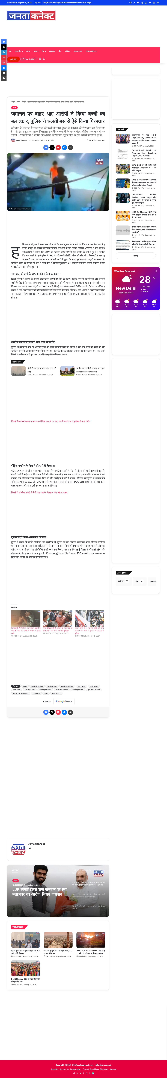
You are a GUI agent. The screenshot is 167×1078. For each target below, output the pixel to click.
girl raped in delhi (94, 690)
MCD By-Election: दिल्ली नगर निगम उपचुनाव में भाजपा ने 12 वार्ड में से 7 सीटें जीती (144, 215)
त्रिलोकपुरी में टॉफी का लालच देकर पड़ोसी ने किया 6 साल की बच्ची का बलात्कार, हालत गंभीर (25, 630)
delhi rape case (30, 690)
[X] (52, 147)
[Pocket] (58, 712)
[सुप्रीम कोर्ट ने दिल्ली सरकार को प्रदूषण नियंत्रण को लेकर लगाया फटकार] (67, 371)
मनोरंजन (67, 51)
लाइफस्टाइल (78, 51)
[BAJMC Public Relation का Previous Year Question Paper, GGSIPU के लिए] (123, 154)
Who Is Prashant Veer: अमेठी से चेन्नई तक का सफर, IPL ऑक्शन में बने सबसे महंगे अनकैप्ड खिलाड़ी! (75, 3)
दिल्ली (24, 102)
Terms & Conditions (91, 1069)
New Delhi (36, 693)
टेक (43, 51)
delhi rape (16, 690)
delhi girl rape (51, 686)
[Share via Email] (4, 73)
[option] (58, 891)
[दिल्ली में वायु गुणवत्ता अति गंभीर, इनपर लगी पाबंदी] (18, 371)
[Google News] (154, 2)
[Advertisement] (109, 26)
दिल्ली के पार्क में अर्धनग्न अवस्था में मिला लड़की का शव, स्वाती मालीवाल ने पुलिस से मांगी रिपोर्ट (50, 421)
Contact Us (64, 1069)
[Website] (29, 848)
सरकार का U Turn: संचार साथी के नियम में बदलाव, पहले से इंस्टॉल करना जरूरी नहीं (144, 229)
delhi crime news (37, 686)
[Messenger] (64, 147)
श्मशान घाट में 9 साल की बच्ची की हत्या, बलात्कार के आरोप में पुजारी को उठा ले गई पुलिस (89, 630)
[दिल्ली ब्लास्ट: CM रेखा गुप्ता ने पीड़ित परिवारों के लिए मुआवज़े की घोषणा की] (123, 245)
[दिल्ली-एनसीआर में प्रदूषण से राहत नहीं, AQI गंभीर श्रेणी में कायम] (25, 940)
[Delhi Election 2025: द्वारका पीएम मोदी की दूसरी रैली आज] (25, 968)
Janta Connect (21, 140)
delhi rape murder (45, 690)
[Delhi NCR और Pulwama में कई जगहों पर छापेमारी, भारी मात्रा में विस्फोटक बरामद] (90, 940)
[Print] (70, 147)
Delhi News (81, 686)
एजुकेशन (52, 51)
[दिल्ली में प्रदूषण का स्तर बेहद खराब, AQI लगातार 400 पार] (58, 940)
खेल (59, 51)
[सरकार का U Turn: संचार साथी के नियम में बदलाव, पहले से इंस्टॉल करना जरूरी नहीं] (123, 230)
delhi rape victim (77, 690)
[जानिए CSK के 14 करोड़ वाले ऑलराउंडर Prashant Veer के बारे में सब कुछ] (123, 169)
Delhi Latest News (67, 686)
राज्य (35, 51)
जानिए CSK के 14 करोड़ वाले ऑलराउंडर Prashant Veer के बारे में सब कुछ (144, 168)
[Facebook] (46, 147)
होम (10, 51)
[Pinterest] (58, 147)
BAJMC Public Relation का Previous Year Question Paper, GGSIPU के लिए (144, 153)
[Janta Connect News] (31, 15)
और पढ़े (135, 256)
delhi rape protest (62, 690)
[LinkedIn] (4, 52)
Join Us (13, 59)
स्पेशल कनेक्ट (90, 51)
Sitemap (113, 1069)
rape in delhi (56, 693)
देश (27, 51)
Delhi (25, 686)
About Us (54, 1069)
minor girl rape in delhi (20, 693)
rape (45, 693)
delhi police (94, 686)
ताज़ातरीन (18, 51)
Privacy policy (75, 1069)
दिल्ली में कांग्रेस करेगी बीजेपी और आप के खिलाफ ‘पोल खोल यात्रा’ (39, 492)
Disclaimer (104, 1069)
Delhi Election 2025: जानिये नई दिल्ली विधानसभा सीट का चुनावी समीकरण (39, 892)
